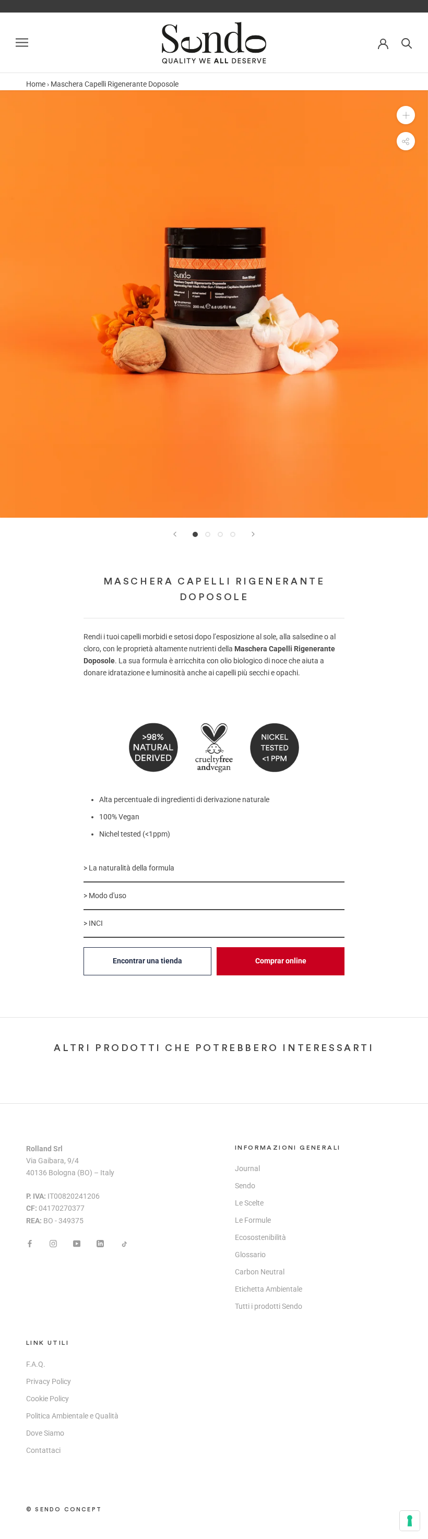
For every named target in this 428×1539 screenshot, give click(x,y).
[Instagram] (53, 1243)
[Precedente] (174, 534)
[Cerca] (406, 42)
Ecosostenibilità (260, 1237)
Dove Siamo (45, 1433)
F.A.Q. (35, 1364)
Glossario (250, 1254)
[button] (214, 868)
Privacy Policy (48, 1381)
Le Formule (253, 1220)
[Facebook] (29, 1243)
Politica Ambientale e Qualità (72, 1416)
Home (35, 84)
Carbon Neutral (259, 1272)
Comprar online (280, 961)
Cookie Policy (47, 1398)
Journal (247, 1168)
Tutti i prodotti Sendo (268, 1306)
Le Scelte (249, 1203)
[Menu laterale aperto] (22, 42)
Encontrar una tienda (147, 961)
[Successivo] (253, 534)
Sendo (245, 1186)
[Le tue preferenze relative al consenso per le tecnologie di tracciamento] (410, 1521)
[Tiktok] (123, 1243)
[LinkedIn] (100, 1243)
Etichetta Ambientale (268, 1289)
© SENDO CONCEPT (64, 1509)
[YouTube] (76, 1243)
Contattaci (43, 1450)
